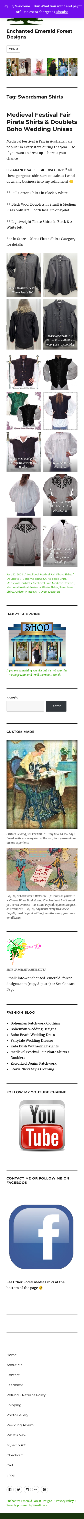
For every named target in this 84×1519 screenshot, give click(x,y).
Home (12, 1355)
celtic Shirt (59, 578)
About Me (15, 1365)
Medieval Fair (42, 583)
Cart (10, 1465)
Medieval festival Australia (24, 587)
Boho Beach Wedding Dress (33, 1035)
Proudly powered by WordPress (27, 1505)
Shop (11, 1475)
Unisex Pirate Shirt (27, 591)
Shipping (14, 1405)
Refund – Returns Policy (26, 1395)
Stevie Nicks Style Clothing (32, 1069)
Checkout (15, 1455)
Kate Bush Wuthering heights (35, 1046)
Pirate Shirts (50, 587)
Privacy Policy (65, 1501)
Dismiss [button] (62, 12)
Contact (13, 1375)
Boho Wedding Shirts (36, 578)
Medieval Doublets (19, 583)
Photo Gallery (17, 1415)
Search (12, 698)
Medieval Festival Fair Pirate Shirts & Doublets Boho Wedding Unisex (42, 121)
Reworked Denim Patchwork (33, 1063)
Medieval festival (63, 583)
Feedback (15, 1385)
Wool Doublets (50, 591)
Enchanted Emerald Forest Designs (29, 1501)
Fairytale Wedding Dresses (32, 1040)
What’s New (16, 1435)
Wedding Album (20, 1425)
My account (16, 1445)
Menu (13, 49)
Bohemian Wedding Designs (33, 1029)
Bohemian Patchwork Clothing (35, 1023)
